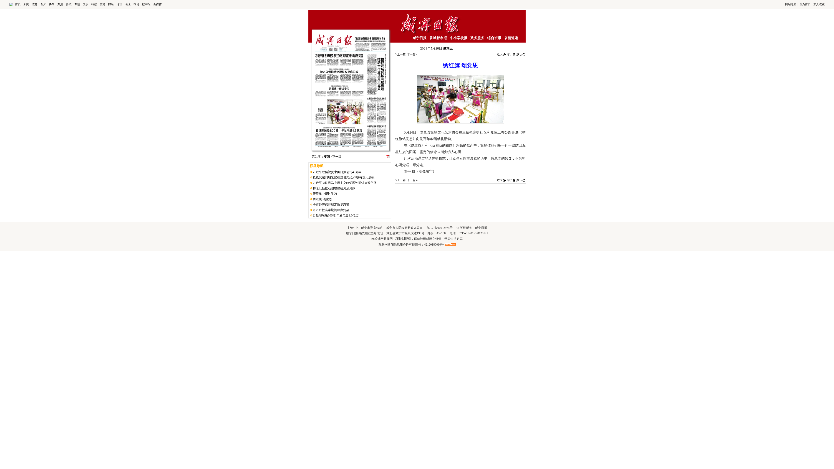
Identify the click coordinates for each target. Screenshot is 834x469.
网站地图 (790, 4)
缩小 (509, 54)
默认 (519, 54)
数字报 (146, 4)
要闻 (52, 4)
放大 (500, 54)
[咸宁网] (11, 5)
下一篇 (412, 54)
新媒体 (157, 4)
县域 (68, 4)
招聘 (136, 4)
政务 (35, 4)
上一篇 (400, 54)
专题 (77, 4)
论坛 (119, 4)
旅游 (102, 4)
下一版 (336, 156)
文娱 (85, 4)
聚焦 (60, 4)
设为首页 (805, 4)
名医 (128, 4)
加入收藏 (819, 4)
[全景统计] (450, 244)
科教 (94, 4)
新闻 (26, 4)
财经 (111, 4)
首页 (18, 4)
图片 (43, 4)
